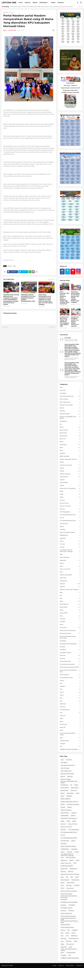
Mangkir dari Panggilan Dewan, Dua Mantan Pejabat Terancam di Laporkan (75, 321)
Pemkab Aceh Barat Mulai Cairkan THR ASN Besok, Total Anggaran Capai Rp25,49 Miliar (64, 321)
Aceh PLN (70, 390)
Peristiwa (61, 2)
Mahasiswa (70, 560)
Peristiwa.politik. (70, 674)
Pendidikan (70, 641)
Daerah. (70, 471)
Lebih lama (52, 327)
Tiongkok (70, 743)
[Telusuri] (81, 2)
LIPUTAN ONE (9, 2)
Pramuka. (70, 707)
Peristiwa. (70, 658)
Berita (70, 427)
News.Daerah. (70, 607)
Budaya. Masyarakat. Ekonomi (70, 459)
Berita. (70, 441)
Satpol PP (70, 727)
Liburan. (70, 547)
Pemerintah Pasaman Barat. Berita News (70, 637)
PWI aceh (70, 715)
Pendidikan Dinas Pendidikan (70, 644)
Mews (70, 566)
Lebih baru (6, 327)
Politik (53, 2)
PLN (70, 683)
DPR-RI (70, 485)
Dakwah (70, 479)
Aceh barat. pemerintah (70, 396)
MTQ (70, 572)
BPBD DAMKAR (70, 456)
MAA (70, 554)
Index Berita (43, 2)
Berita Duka (70, 433)
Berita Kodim (70, 436)
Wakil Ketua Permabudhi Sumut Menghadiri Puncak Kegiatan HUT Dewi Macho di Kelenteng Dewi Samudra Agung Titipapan (45, 299)
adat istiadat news (70, 402)
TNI (70, 746)
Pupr (70, 712)
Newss (70, 610)
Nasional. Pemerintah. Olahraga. (70, 589)
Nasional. (70, 586)
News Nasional (70, 604)
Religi (70, 721)
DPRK (70, 494)
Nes (70, 595)
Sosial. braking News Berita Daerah (70, 734)
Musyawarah (70, 581)
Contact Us (79, 965)
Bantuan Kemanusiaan (70, 405)
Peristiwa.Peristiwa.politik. (70, 664)
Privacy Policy (70, 965)
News (14, 266)
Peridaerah (70, 649)
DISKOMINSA (70, 482)
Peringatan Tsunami (70, 652)
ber (70, 424)
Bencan (70, 408)
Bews (70, 447)
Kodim (70, 541)
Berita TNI (70, 439)
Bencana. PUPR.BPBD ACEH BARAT (70, 417)
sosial (70, 730)
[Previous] (79, 6)
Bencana (70, 411)
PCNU (70, 624)
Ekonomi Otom (70, 503)
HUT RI (70, 518)
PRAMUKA (70, 704)
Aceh (70, 387)
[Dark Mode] (77, 2)
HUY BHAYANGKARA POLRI (70, 520)
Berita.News (70, 444)
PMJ (70, 689)
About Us (61, 965)
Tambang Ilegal (70, 740)
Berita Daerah (70, 430)
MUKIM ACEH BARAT (70, 575)
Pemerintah (70, 627)
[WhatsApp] (29, 271)
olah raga (70, 619)
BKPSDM (70, 453)
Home (20, 2)
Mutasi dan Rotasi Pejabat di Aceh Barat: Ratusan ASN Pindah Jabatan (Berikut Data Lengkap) (75, 297)
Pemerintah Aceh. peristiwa (70, 630)
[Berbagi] (53, 30)
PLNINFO (70, 686)
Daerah (35, 2)
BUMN (70, 462)
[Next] (81, 6)
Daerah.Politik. (70, 477)
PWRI (70, 718)
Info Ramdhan (70, 523)
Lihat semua (50, 279)
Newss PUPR (70, 613)
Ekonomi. (70, 509)
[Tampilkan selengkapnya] (36, 271)
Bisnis (70, 450)
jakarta (70, 526)
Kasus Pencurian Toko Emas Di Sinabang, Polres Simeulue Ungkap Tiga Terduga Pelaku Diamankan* (64, 298)
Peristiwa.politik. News (70, 677)
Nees (70, 592)
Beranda (5, 12)
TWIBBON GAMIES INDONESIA (70, 749)
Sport (70, 737)
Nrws (70, 616)
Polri (70, 698)
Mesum (70, 563)
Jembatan (70, 529)
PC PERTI (70, 621)
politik (70, 692)
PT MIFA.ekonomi (70, 709)
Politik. (70, 695)
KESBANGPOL (70, 535)
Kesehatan (70, 538)
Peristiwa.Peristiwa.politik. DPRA (70, 667)
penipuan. (70, 646)
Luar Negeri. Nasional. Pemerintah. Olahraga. (70, 550)
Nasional (27, 2)
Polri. (70, 701)
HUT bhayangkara (70, 512)
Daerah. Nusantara (70, 474)
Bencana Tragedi (70, 413)
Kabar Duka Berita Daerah (70, 532)
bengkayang (70, 421)
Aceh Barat (70, 393)
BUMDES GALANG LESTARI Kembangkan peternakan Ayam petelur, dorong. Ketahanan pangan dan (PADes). (41, 6)
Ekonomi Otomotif (70, 506)
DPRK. (70, 497)
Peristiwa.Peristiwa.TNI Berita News (70, 671)
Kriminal (70, 544)
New (70, 598)
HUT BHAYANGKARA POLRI (70, 515)
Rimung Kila (70, 724)
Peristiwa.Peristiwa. (70, 661)
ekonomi (70, 500)
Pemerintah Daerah (70, 633)
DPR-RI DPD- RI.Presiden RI (70, 488)
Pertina (70, 680)
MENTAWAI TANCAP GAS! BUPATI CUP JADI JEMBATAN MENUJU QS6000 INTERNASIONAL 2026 (28, 298)
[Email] (33, 271)
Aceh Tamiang (70, 399)
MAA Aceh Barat (70, 557)
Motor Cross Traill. (70, 569)
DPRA (70, 491)
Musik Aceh (70, 578)
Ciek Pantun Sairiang (70, 465)
